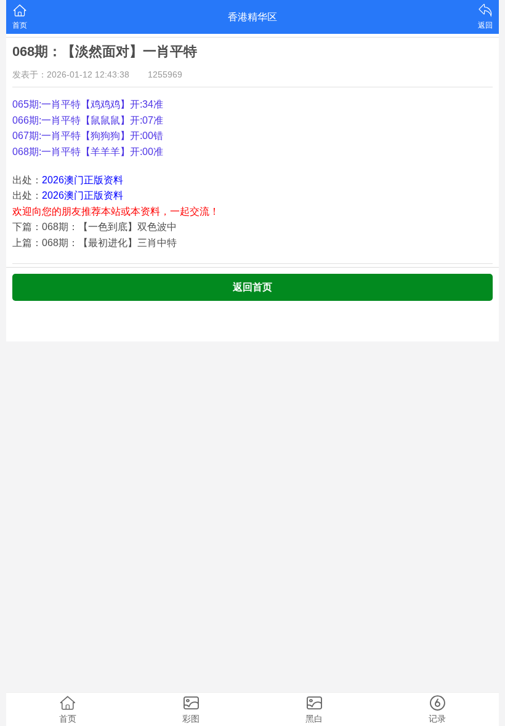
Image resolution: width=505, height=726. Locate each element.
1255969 (165, 74)
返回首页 (252, 287)
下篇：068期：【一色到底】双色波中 (94, 226)
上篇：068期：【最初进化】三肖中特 (94, 242)
